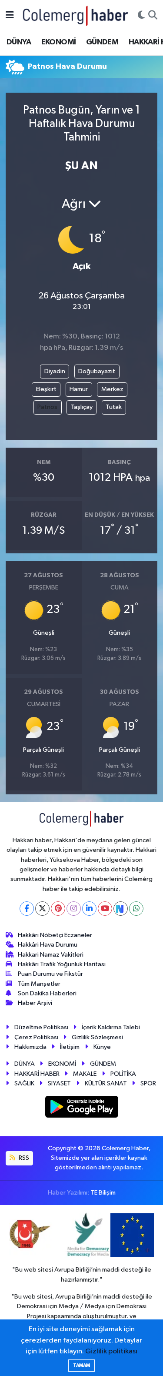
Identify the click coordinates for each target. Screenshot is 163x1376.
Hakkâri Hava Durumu (47, 944)
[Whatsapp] (136, 908)
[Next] (120, 908)
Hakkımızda (30, 1047)
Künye (102, 1047)
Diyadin (54, 371)
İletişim (70, 1047)
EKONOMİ (58, 42)
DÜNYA (19, 42)
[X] (42, 908)
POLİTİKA (123, 1074)
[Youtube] (105, 908)
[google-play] (81, 1108)
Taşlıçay (82, 407)
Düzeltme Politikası (41, 1027)
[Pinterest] (58, 908)
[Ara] (152, 15)
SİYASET (59, 1083)
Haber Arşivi (35, 1003)
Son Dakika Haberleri (47, 993)
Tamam (81, 1365)
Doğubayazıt (96, 371)
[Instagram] (74, 908)
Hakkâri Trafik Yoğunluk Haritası (62, 964)
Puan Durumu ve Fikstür (50, 974)
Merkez (112, 389)
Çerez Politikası (36, 1037)
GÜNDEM (102, 42)
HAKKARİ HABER (37, 1074)
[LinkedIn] (89, 908)
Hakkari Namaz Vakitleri (50, 954)
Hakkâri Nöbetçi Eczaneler (55, 935)
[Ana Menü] (10, 15)
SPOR (148, 1083)
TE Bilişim (103, 1192)
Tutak (114, 407)
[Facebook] (27, 908)
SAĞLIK (24, 1083)
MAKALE (84, 1074)
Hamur (79, 389)
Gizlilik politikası (111, 1351)
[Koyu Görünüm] (141, 15)
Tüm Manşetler (39, 984)
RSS (23, 1158)
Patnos (47, 407)
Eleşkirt (46, 389)
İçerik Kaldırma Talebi (111, 1027)
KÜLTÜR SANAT (106, 1083)
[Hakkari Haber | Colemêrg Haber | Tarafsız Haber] (75, 15)
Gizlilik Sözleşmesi (97, 1037)
